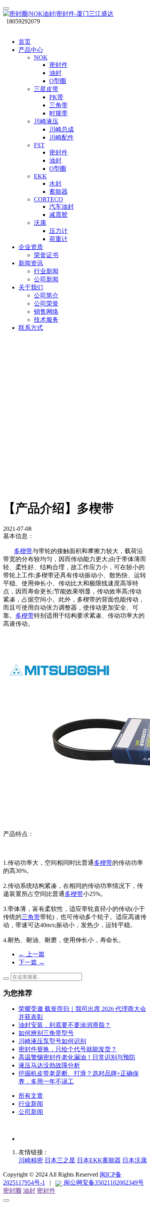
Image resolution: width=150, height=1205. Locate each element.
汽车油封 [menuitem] (61, 206)
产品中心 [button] (30, 50)
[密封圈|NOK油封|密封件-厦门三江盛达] (75, 14)
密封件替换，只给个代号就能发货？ (67, 1049)
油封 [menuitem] (55, 73)
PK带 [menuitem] (56, 97)
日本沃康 (134, 1160)
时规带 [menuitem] (58, 113)
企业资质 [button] (30, 247)
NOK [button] (41, 57)
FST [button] (39, 145)
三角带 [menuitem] (58, 105)
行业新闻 (30, 1103)
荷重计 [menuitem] (58, 239)
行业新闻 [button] (46, 271)
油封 (29, 1190)
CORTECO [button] (48, 199)
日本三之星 (60, 1160)
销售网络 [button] (46, 311)
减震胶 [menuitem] (58, 214)
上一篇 (31, 954)
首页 (24, 41)
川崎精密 (30, 1160)
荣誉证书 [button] (46, 255)
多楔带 (23, 551)
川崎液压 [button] (46, 121)
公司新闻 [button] (46, 279)
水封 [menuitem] (55, 183)
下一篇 (31, 962)
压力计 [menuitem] (58, 231)
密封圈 (12, 1190)
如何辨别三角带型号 (46, 1033)
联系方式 (30, 327)
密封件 (46, 1190)
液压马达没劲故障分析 (49, 1065)
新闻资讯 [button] (30, 263)
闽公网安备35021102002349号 (103, 1182)
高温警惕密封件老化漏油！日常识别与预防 (76, 1057)
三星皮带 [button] (46, 89)
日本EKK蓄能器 (99, 1160)
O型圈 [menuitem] (57, 81)
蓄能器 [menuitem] (58, 191)
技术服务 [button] (46, 319)
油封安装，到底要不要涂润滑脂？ (64, 1025)
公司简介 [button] (46, 295)
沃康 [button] (40, 222)
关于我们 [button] (30, 287)
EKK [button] (40, 176)
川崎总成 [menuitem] (61, 129)
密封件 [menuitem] (58, 64)
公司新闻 (30, 1112)
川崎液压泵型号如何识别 (52, 1041)
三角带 (31, 917)
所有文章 (30, 1095)
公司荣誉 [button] (46, 303)
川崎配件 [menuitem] (61, 137)
